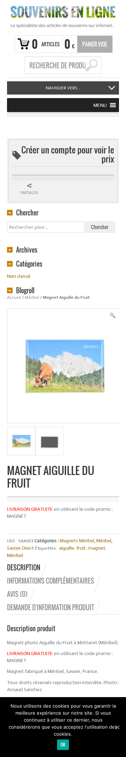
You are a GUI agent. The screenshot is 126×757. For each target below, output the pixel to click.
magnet (96, 548)
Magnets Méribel (77, 540)
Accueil (14, 297)
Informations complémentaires (50, 580)
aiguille (66, 548)
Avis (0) (17, 594)
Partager (29, 192)
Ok (63, 745)
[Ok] (117, 727)
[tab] (27, 567)
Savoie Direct (20, 548)
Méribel (32, 297)
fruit (81, 548)
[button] (100, 105)
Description (23, 567)
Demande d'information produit (50, 607)
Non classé (18, 276)
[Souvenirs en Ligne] (63, 17)
